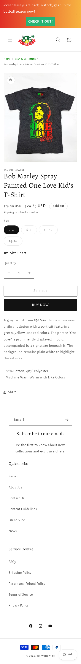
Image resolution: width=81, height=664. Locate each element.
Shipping (9, 212)
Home (7, 59)
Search (13, 476)
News (13, 531)
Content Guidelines (23, 509)
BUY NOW (40, 305)
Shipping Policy (20, 572)
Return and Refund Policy (27, 583)
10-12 (51, 231)
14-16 (15, 242)
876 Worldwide (46, 655)
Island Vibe (17, 520)
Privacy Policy (19, 605)
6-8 (31, 231)
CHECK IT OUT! (40, 21)
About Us (15, 487)
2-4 (14, 231)
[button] (10, 39)
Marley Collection (25, 59)
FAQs (12, 562)
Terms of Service (21, 594)
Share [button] (12, 392)
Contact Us (16, 498)
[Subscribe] (66, 420)
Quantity (10, 263)
